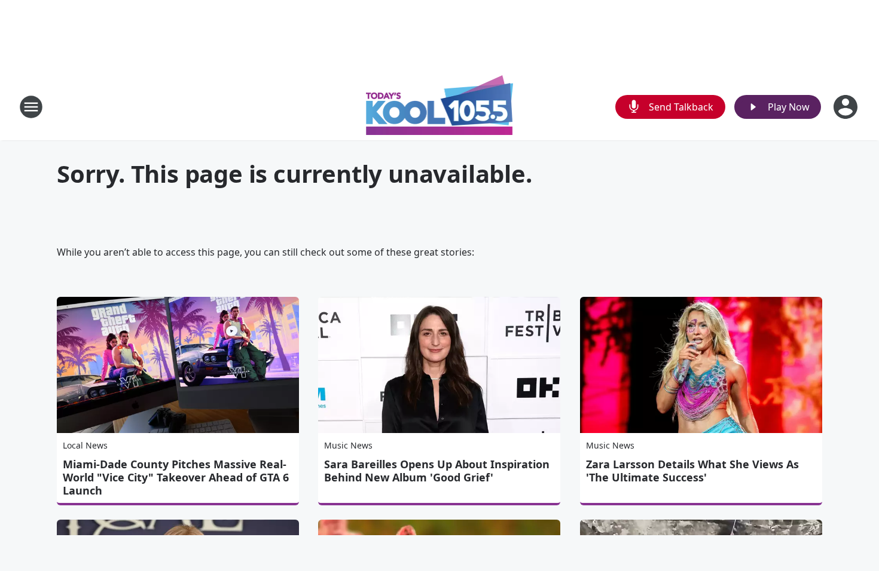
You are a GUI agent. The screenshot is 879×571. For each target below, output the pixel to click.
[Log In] (847, 107)
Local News (85, 445)
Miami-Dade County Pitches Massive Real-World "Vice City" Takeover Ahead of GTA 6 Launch (176, 477)
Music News (348, 445)
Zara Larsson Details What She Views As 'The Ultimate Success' (692, 471)
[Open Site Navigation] (31, 107)
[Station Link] (440, 106)
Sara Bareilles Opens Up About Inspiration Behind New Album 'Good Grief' (437, 471)
